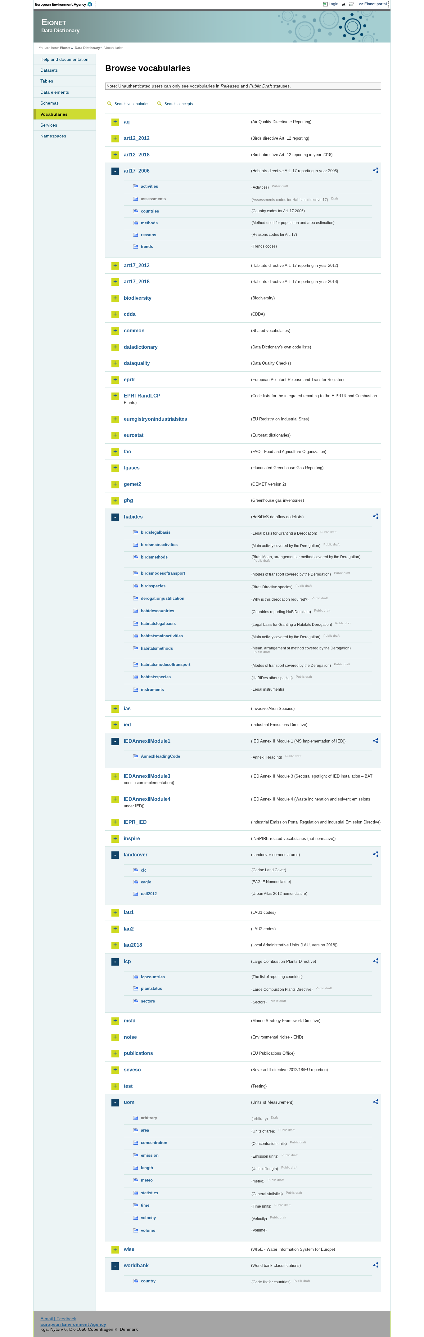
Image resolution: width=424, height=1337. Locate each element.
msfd (130, 1020)
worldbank (136, 1265)
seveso (132, 1069)
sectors (148, 1001)
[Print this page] (344, 4)
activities (149, 186)
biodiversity (137, 298)
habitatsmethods (157, 648)
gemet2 (132, 484)
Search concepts (179, 104)
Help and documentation (64, 59)
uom (129, 1102)
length (147, 1167)
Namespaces (53, 135)
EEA (65, 4)
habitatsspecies (156, 677)
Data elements (54, 92)
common (134, 330)
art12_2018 (137, 154)
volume (148, 1230)
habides (133, 516)
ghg (128, 500)
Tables (46, 81)
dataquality (137, 363)
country (148, 1281)
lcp (127, 961)
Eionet (65, 48)
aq (127, 121)
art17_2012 (137, 265)
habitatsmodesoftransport (165, 664)
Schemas (49, 103)
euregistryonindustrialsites (155, 419)
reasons (148, 234)
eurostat (133, 435)
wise (129, 1249)
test (128, 1086)
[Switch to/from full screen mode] (352, 4)
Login (333, 4)
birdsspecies (153, 586)
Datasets (49, 70)
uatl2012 (149, 893)
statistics (149, 1193)
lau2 (129, 928)
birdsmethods (154, 557)
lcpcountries (153, 977)
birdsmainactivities (159, 544)
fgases (132, 467)
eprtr (129, 379)
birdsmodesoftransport (163, 573)
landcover (135, 854)
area (145, 1130)
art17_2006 (137, 170)
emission (150, 1155)
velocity (148, 1217)
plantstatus (151, 988)
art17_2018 (137, 281)
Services (48, 125)
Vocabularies (54, 114)
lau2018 (133, 945)
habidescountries (157, 610)
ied (127, 724)
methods (149, 223)
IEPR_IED (135, 822)
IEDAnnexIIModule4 (147, 799)
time (145, 1205)
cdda (130, 314)
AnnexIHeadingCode (160, 756)
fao (127, 451)
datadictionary (141, 347)
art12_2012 (137, 138)
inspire (132, 838)
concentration (154, 1142)
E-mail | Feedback (58, 1318)
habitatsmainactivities (162, 636)
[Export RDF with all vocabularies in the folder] (375, 171)
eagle (146, 882)
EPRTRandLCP (142, 395)
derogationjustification (162, 598)
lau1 (129, 912)
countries (150, 211)
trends (147, 246)
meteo (147, 1180)
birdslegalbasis (155, 532)
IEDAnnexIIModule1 (147, 741)
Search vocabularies (132, 104)
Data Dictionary (87, 48)
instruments (152, 689)
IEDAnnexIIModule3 (147, 776)
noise (130, 1037)
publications (138, 1053)
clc (144, 870)
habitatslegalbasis (158, 623)
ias (127, 708)
